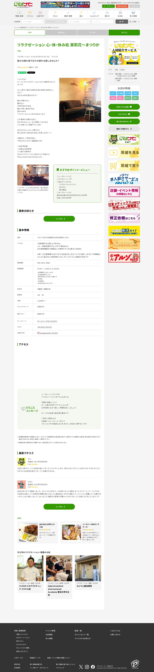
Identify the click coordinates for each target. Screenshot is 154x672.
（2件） (36, 67)
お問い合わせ (115, 634)
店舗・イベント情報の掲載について (58, 658)
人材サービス (18, 658)
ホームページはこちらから (47, 321)
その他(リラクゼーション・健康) (126, 76)
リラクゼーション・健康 (130, 74)
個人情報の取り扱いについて (65, 664)
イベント (30, 16)
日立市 (122, 69)
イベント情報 (50, 630)
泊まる (120, 16)
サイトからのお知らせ (83, 638)
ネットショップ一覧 (82, 634)
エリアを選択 (27, 22)
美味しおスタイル (22, 651)
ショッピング (94, 16)
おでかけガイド (21, 644)
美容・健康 (68, 16)
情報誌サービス (35, 658)
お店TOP (40, 16)
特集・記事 (19, 16)
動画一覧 (78, 630)
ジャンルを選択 (74, 22)
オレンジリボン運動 (22, 648)
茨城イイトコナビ (22, 634)
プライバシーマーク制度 (104, 666)
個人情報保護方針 (36, 664)
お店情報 (49, 634)
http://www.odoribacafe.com (29, 157)
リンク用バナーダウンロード (39, 668)
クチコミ (124, 32)
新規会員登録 (122, 6)
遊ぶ (81, 16)
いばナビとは (115, 630)
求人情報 (133, 16)
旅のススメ (20, 641)
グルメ (55, 16)
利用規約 (17, 668)
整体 (118, 80)
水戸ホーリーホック (23, 638)
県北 (116, 69)
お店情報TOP (23, 27)
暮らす (107, 16)
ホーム (16, 27)
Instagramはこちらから (49, 333)
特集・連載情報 (20, 630)
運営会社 (17, 664)
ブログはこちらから (44, 327)
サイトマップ (60, 668)
